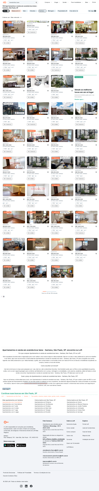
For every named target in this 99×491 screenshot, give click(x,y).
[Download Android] (9, 445)
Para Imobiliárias (76, 2)
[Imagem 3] (64, 140)
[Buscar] (36, 2)
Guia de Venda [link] (87, 432)
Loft (2, 396)
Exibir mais (5, 389)
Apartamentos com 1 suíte (10, 406)
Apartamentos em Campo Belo (76, 410)
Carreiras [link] (69, 439)
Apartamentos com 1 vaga (10, 410)
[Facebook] (31, 486)
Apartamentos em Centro (74, 402)
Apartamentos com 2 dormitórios (12, 402)
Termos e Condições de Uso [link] (42, 472)
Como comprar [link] (71, 432)
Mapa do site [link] (86, 435)
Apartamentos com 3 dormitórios (12, 404)
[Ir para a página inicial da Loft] (5, 2)
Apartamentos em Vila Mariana (44, 404)
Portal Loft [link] (86, 424)
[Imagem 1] (86, 194)
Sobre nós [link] (70, 435)
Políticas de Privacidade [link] (24, 472)
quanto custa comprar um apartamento (35, 383)
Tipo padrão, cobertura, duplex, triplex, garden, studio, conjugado (48, 396)
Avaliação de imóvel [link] (88, 439)
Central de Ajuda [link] (71, 424)
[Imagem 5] (66, 140)
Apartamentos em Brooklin (43, 412)
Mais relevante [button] (15, 17)
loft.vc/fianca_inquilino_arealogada (54, 439)
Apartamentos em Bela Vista (43, 408)
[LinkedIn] (26, 486)
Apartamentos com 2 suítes (10, 408)
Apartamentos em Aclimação (75, 408)
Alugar (56, 2)
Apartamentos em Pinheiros (43, 402)
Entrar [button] (94, 2)
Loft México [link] (70, 447)
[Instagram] (21, 486)
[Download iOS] (21, 445)
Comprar (47, 2)
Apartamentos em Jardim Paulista (77, 406)
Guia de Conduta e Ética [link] (10, 476)
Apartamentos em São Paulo (14, 396)
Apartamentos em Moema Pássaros (77, 404)
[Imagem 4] (65, 140)
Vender (65, 2)
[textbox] (22, 2)
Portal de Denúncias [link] (9, 472)
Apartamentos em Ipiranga (75, 412)
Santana (26, 396)
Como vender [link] (71, 428)
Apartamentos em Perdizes (43, 406)
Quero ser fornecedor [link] (73, 443)
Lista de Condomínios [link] (89, 428)
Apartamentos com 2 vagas (10, 412)
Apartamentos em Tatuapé (42, 410)
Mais (86, 2)
